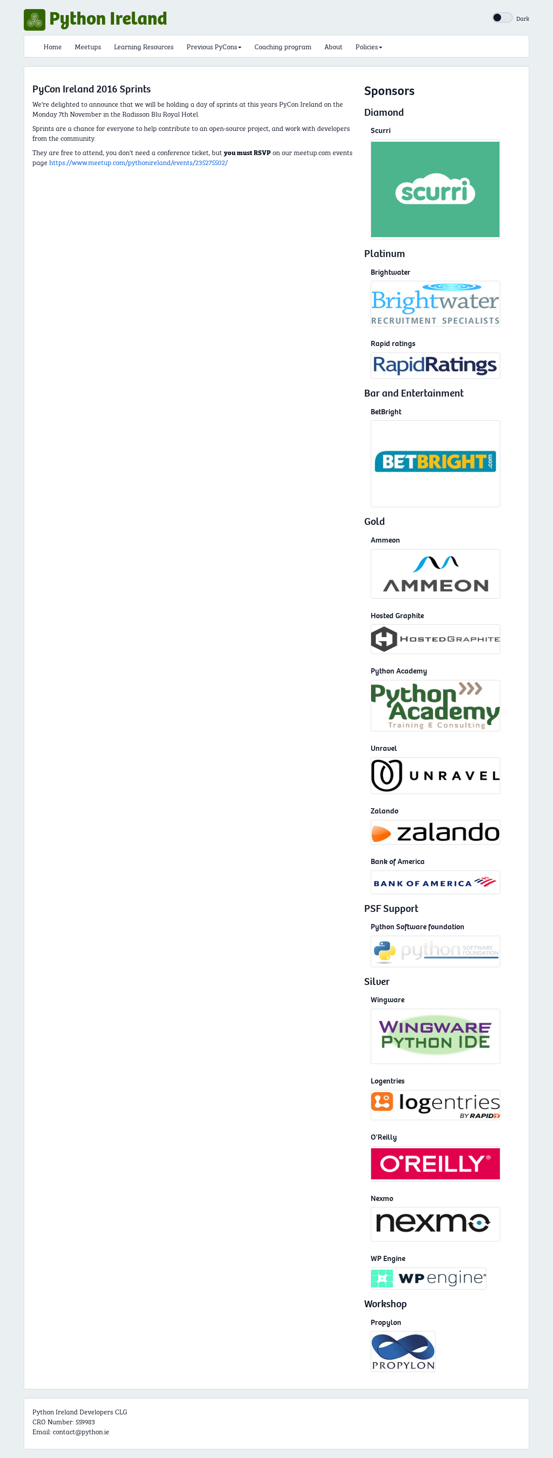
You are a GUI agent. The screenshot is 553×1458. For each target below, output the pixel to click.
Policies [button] (367, 46)
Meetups (88, 46)
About (333, 46)
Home (53, 46)
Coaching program (282, 46)
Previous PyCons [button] (212, 46)
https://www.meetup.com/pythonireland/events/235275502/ (138, 161)
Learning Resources (144, 46)
